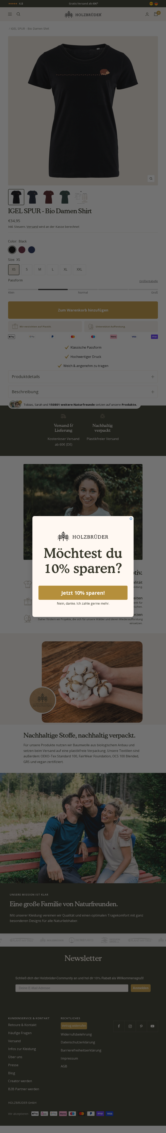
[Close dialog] (131, 519)
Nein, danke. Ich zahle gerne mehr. (83, 603)
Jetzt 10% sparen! (83, 592)
